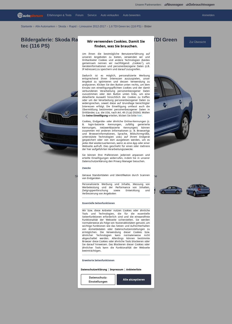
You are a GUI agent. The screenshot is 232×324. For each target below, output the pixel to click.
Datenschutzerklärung (94, 269)
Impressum (116, 269)
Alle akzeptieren (134, 279)
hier (139, 115)
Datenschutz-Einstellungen (98, 279)
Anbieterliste (133, 269)
